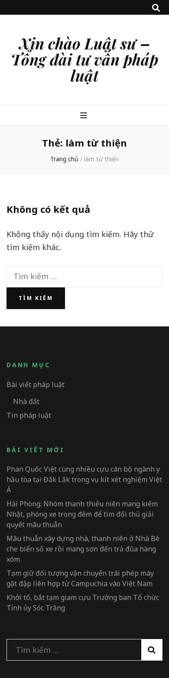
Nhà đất (26, 401)
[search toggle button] (156, 8)
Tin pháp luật (28, 415)
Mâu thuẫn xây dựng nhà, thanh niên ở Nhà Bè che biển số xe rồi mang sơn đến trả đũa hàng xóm (82, 549)
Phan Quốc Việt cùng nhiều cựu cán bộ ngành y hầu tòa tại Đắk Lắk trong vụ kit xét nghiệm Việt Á (84, 479)
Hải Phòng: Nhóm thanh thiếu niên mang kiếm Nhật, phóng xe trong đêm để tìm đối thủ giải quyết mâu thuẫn (82, 514)
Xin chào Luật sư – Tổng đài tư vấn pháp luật (84, 59)
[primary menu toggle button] (84, 115)
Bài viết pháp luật (35, 384)
